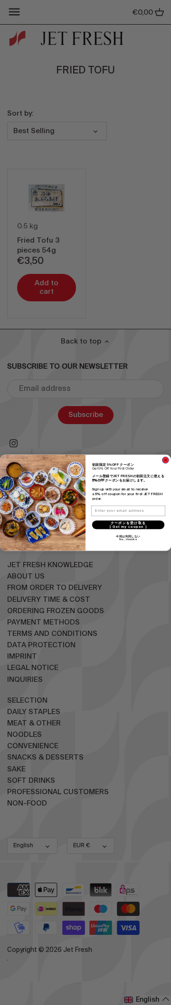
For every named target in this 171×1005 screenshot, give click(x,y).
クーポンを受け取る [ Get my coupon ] (137, 524)
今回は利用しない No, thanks (140, 538)
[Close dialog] (165, 460)
